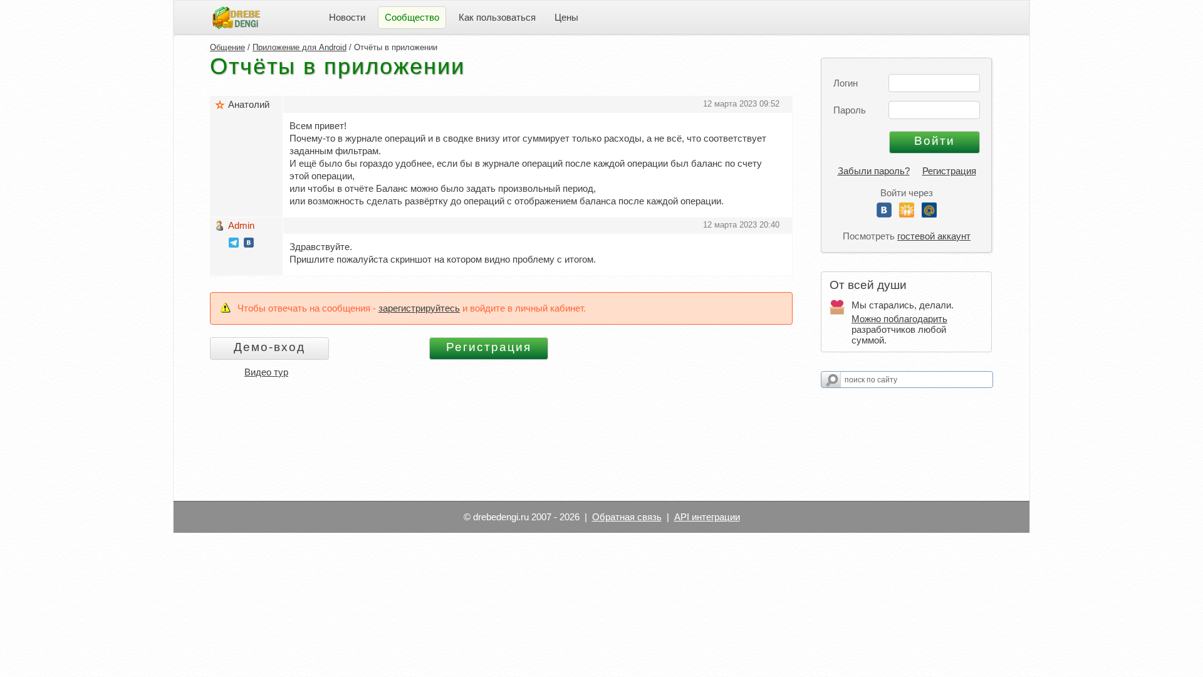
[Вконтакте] (884, 214)
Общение (227, 47)
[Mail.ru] (929, 214)
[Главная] (236, 16)
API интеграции (707, 517)
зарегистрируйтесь (419, 308)
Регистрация (949, 170)
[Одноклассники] (907, 214)
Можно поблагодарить (899, 318)
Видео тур (266, 372)
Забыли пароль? (874, 170)
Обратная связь (627, 517)
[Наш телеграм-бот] (234, 244)
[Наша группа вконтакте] (249, 244)
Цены (566, 17)
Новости (347, 17)
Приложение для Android (299, 47)
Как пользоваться (497, 17)
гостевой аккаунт (934, 236)
